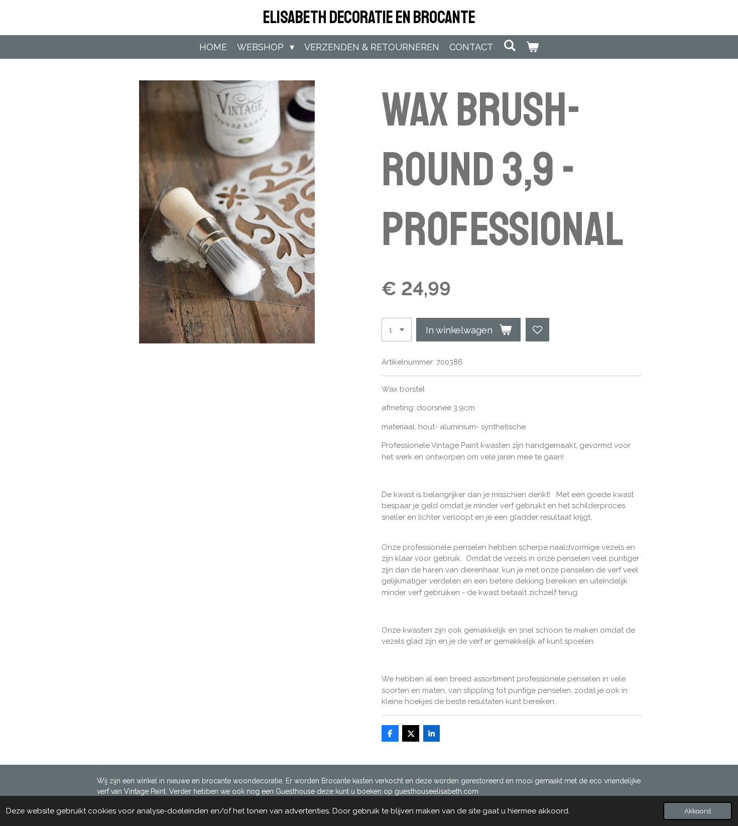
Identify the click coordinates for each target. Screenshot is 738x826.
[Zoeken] (509, 45)
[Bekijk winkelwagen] (532, 47)
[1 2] (397, 329)
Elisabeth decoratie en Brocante (369, 18)
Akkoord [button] (697, 811)
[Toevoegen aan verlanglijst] (537, 329)
